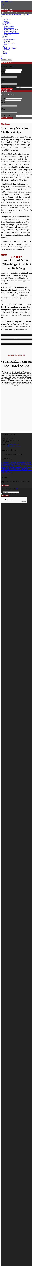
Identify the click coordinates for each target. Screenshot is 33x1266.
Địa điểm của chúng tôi (16, 355)
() (8, 87)
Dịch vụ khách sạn (9, 39)
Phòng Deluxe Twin (10, 31)
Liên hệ (4, 53)
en (3, 4)
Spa (5, 45)
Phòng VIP (7, 34)
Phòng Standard (9, 26)
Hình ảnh (7, 50)
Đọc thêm (4, 255)
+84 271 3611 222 (6, 1)
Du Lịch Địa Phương (10, 48)
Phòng (4, 24)
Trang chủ (5, 19)
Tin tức (4, 46)
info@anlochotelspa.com (13, 446)
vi (3, 6)
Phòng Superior (9, 28)
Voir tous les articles (6, 472)
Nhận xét (5, 36)
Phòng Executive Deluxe (11, 33)
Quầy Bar (7, 41)
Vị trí (3, 51)
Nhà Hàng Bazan (9, 43)
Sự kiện (6, 21)
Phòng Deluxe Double (11, 29)
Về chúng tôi (6, 23)
